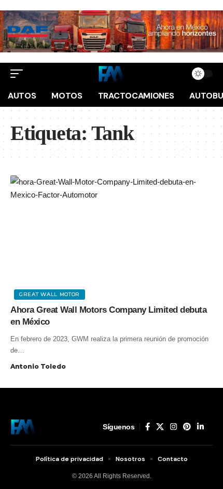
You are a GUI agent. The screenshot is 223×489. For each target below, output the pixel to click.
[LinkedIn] (200, 427)
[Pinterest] (186, 427)
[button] (19, 73)
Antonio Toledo (38, 366)
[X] (160, 427)
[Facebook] (147, 427)
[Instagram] (173, 427)
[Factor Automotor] (111, 74)
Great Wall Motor (49, 294)
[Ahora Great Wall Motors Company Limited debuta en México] (111, 236)
